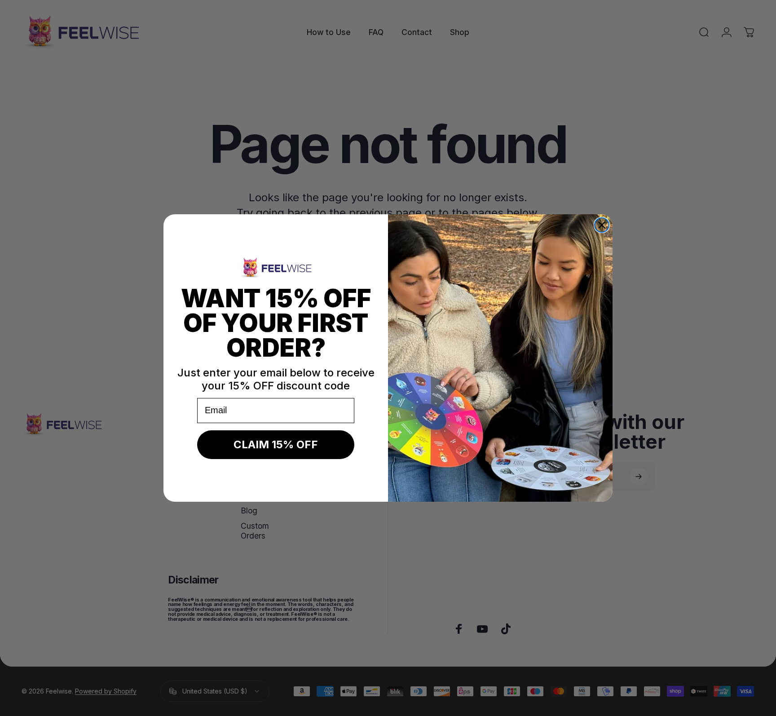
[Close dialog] (602, 225)
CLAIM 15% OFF (276, 444)
